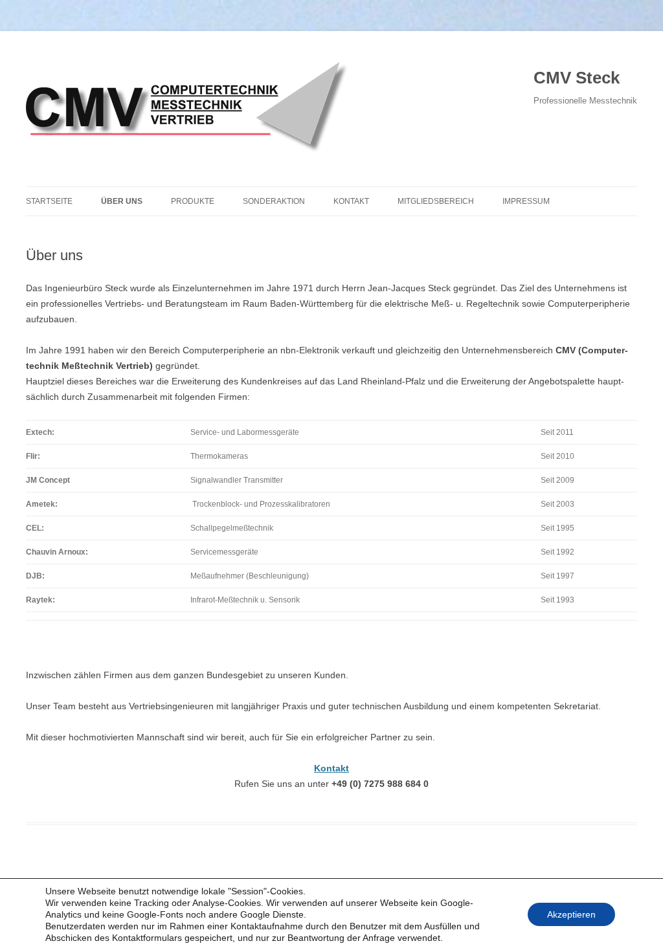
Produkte (192, 201)
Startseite (49, 201)
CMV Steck (577, 77)
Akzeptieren (571, 914)
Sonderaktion (274, 201)
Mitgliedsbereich (436, 201)
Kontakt (351, 201)
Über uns (121, 201)
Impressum (526, 201)
